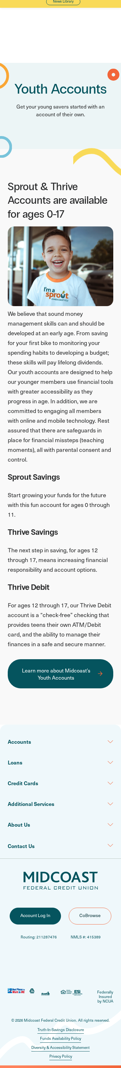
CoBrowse (90, 915)
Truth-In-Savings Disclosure (60, 1029)
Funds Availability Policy (60, 1038)
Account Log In (35, 915)
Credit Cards (23, 783)
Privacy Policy (60, 1056)
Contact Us (21, 845)
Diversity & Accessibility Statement (60, 1047)
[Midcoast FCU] (60, 881)
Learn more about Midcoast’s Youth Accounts (56, 673)
